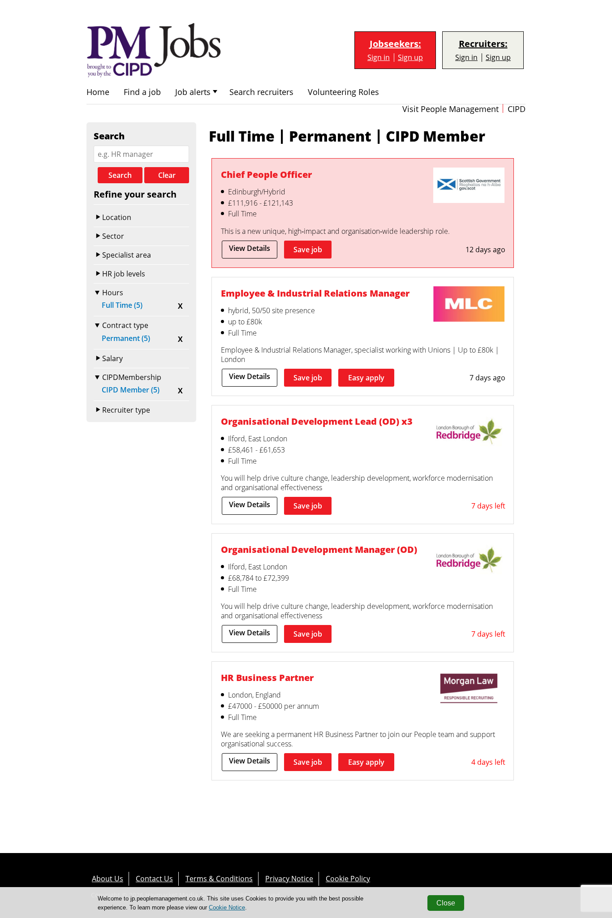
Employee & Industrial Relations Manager (315, 293)
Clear (167, 175)
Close (445, 903)
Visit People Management (450, 109)
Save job (307, 249)
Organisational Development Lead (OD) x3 (317, 421)
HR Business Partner (267, 677)
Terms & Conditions (219, 879)
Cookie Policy (348, 879)
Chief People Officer (266, 174)
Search (120, 175)
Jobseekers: (395, 44)
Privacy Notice (289, 879)
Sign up (410, 57)
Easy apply (366, 378)
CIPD (517, 109)
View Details (249, 248)
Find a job (142, 92)
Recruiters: (483, 44)
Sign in (378, 57)
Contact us (154, 879)
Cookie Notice (227, 907)
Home (97, 92)
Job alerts (193, 92)
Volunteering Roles (343, 92)
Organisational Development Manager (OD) (319, 549)
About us (107, 879)
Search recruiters (261, 92)
